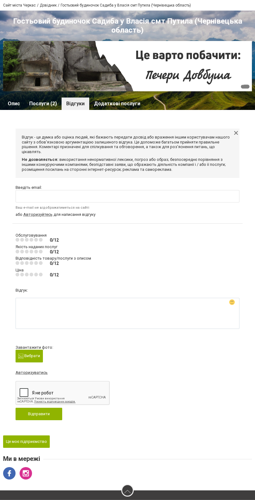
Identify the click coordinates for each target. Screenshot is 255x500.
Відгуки (75, 104)
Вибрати (31, 355)
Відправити (39, 413)
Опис (14, 104)
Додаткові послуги (117, 104)
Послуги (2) (43, 104)
